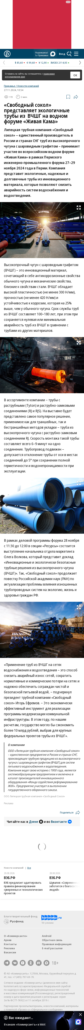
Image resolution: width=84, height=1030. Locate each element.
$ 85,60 (19, 62)
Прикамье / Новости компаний (21, 86)
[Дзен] (23, 963)
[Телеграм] (7, 963)
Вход (62, 54)
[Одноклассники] (31, 963)
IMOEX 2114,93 (59, 62)
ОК (75, 75)
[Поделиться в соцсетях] (75, 96)
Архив (7, 940)
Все (29, 867)
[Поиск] (69, 54)
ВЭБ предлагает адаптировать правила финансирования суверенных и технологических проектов (23, 888)
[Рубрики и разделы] (76, 54)
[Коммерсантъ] (7, 53)
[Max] (46, 963)
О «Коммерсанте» (15, 936)
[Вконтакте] (15, 963)
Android (46, 936)
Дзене (33, 822)
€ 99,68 (31, 62)
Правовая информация (56, 944)
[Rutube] (39, 963)
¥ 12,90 (43, 62)
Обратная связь (52, 940)
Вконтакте (59, 822)
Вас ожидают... (21, 1017)
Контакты (10, 944)
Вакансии (10, 952)
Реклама (9, 948)
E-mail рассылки (52, 948)
